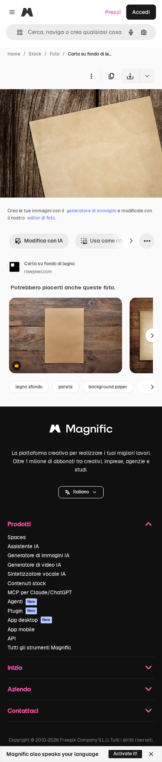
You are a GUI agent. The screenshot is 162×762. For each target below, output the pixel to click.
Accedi (141, 12)
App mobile (21, 629)
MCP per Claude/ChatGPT (40, 592)
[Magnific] (81, 430)
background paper (108, 387)
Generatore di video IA (34, 564)
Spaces (17, 537)
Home (14, 54)
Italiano (81, 492)
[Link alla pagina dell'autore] (14, 268)
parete (65, 387)
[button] (81, 492)
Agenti (21, 601)
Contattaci (23, 710)
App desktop (29, 620)
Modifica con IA (43, 240)
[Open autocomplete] (16, 32)
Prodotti (19, 524)
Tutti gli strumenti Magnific (39, 647)
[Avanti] (131, 241)
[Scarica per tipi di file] (146, 75)
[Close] (151, 754)
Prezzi (113, 12)
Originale (50, 101)
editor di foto (41, 218)
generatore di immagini (91, 211)
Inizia (15, 667)
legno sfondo (29, 387)
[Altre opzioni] (91, 75)
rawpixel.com (38, 272)
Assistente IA (23, 546)
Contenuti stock (27, 583)
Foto (55, 54)
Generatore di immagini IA (38, 555)
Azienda (19, 689)
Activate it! (125, 754)
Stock (35, 54)
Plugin (21, 610)
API (12, 638)
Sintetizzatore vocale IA (37, 573)
